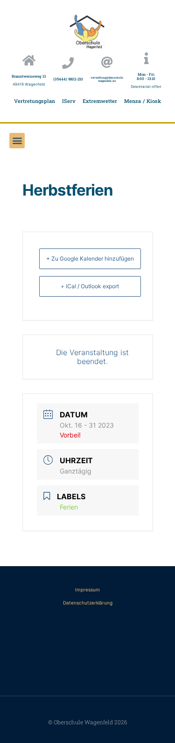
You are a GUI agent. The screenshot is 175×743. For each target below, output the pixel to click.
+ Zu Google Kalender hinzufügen (90, 258)
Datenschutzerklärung (87, 602)
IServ (69, 100)
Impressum (87, 589)
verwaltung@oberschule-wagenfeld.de (107, 79)
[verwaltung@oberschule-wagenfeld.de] (107, 62)
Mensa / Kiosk (142, 100)
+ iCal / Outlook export (90, 286)
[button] (17, 140)
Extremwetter (100, 100)
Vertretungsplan (34, 100)
